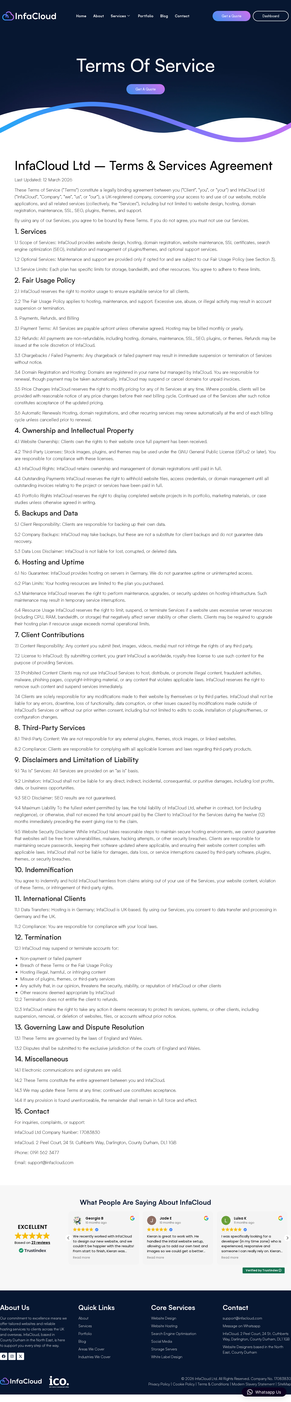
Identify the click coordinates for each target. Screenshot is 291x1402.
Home (81, 16)
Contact (182, 16)
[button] (287, 1238)
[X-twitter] (20, 1356)
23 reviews (40, 1242)
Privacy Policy (159, 1384)
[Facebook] (3, 1356)
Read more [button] (81, 1258)
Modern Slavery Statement (253, 1384)
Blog (164, 16)
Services (118, 16)
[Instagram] (12, 1356)
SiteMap (284, 1384)
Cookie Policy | (185, 1384)
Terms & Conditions (213, 1384)
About (98, 16)
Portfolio (145, 16)
